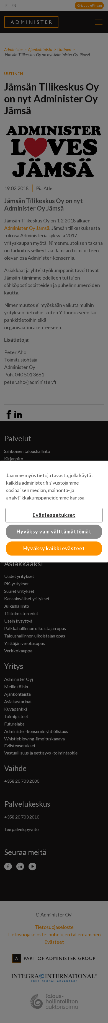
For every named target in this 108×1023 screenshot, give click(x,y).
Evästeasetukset (54, 515)
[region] (54, 512)
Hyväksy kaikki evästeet (54, 548)
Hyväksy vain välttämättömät (54, 531)
